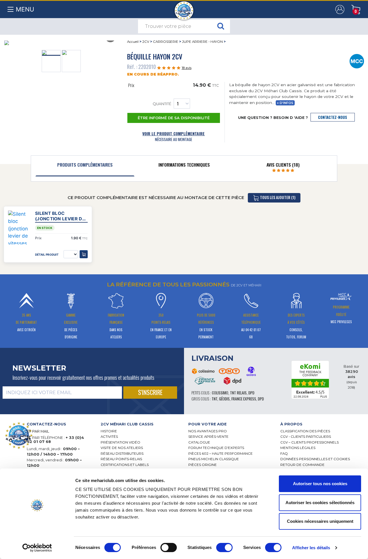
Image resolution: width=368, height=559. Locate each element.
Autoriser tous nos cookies (320, 483)
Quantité (162, 104)
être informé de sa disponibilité (174, 118)
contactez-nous (332, 117)
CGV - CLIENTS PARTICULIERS (305, 437)
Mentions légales (297, 448)
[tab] (85, 166)
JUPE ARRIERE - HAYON (202, 42)
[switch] (168, 547)
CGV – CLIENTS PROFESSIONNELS (309, 442)
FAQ (284, 454)
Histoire (109, 431)
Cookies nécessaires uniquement (320, 521)
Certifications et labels (125, 465)
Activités (109, 437)
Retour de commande (302, 465)
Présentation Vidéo (120, 442)
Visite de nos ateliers (122, 448)
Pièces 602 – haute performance (220, 454)
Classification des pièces (305, 431)
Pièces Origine (202, 465)
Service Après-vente (208, 437)
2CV (145, 42)
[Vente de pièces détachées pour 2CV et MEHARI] (184, 7)
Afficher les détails (311, 547)
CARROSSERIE (165, 42)
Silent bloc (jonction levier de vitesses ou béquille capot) (60, 216)
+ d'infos (285, 103)
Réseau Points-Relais (121, 459)
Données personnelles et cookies (315, 459)
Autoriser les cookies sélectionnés (319, 502)
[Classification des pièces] (357, 60)
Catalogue (199, 442)
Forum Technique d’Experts (216, 448)
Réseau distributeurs (122, 454)
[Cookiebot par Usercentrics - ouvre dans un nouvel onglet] (37, 547)
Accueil (133, 42)
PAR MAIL (40, 431)
